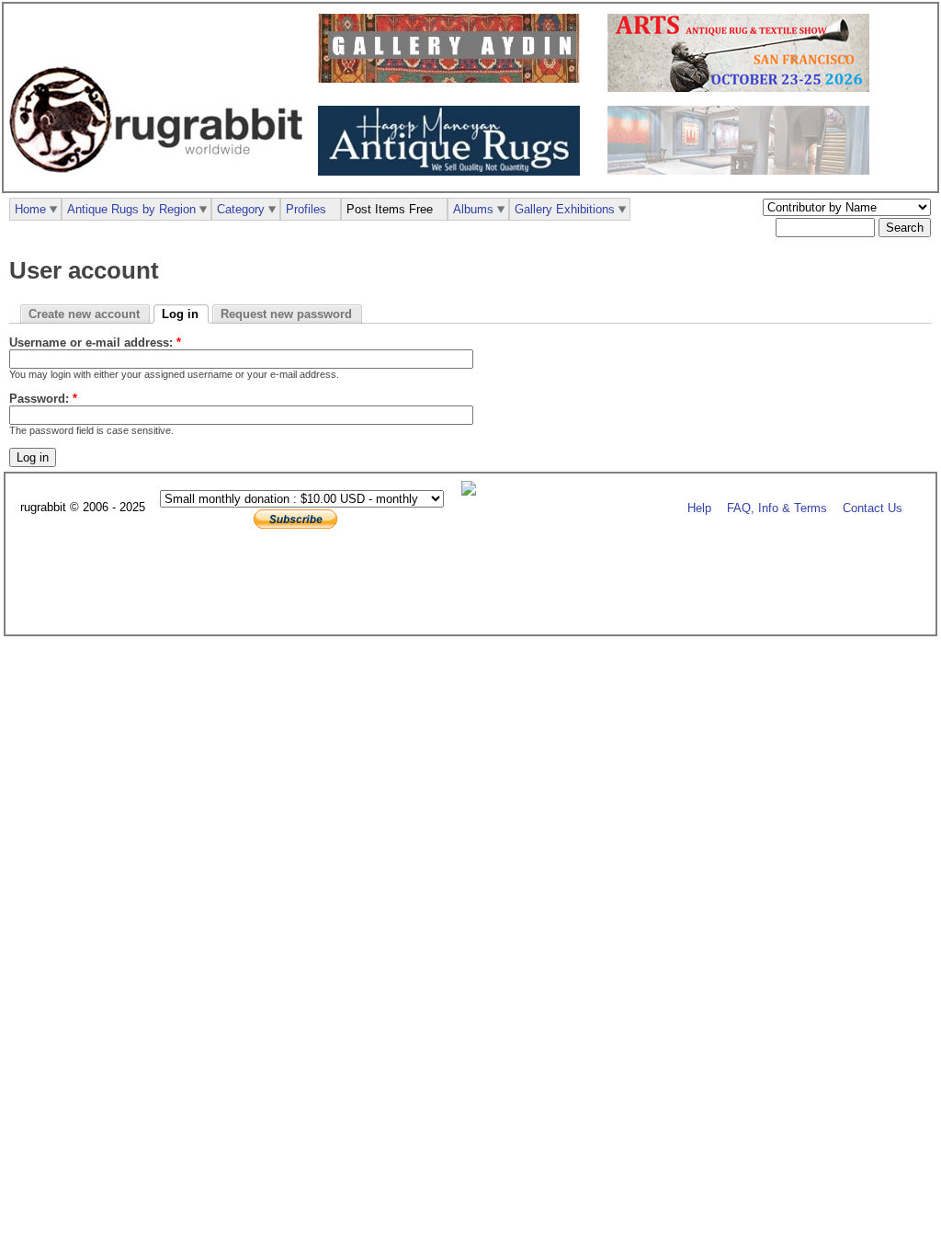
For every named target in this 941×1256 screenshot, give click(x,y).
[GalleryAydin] (453, 79)
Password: (43, 398)
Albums (473, 209)
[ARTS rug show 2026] (743, 88)
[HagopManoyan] (453, 171)
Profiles (306, 209)
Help (699, 508)
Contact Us (872, 508)
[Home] (161, 182)
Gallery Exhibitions (565, 209)
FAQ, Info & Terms (777, 508)
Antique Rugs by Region (131, 209)
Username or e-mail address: (95, 342)
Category (241, 209)
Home (30, 209)
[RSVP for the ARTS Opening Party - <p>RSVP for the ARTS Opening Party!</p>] (473, 491)
